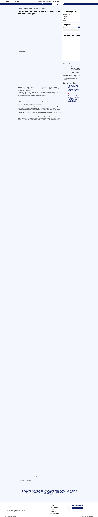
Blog (21, 8)
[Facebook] (29, 506)
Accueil (19, 8)
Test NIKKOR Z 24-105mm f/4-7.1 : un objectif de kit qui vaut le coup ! (73, 90)
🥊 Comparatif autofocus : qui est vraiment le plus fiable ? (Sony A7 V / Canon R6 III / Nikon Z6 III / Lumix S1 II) (74, 96)
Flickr (51, 476)
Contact (58, 1)
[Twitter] (32, 506)
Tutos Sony (54, 1)
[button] (92, 1)
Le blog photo (8, 1)
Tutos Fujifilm (48, 1)
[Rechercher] (79, 27)
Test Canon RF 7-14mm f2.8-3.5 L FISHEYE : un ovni (73, 86)
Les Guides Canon (41, 1)
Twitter (54, 476)
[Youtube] (35, 506)
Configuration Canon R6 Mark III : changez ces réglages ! (72, 491)
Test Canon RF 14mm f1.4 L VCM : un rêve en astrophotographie (73, 100)
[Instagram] (37, 506)
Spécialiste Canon (16, 1)
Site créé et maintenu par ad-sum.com (10, 516)
